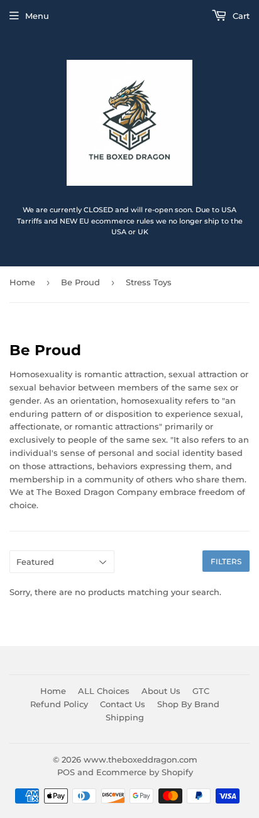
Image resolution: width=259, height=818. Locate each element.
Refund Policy (59, 704)
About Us (160, 691)
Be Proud (80, 282)
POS (66, 772)
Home (22, 282)
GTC (200, 691)
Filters (226, 561)
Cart (240, 16)
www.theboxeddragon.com (140, 759)
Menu (37, 16)
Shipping (125, 717)
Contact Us (122, 704)
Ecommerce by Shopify (144, 772)
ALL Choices (104, 691)
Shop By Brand (188, 704)
